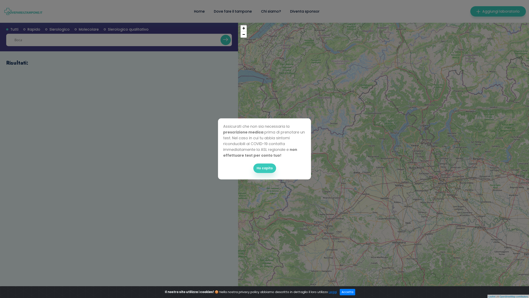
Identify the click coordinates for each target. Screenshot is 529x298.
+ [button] (243, 28)
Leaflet (491, 296)
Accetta (347, 292)
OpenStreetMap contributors (513, 296)
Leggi (333, 292)
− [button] (243, 34)
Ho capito (265, 168)
